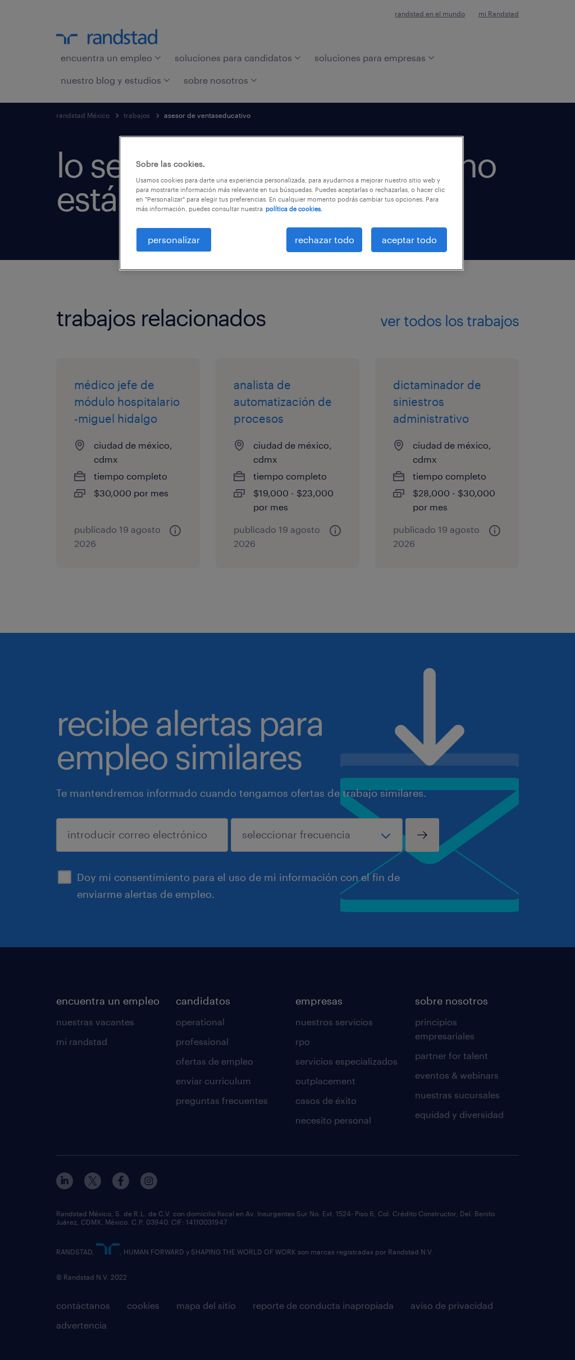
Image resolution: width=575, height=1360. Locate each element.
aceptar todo (409, 239)
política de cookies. (294, 208)
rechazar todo (324, 239)
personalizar (174, 239)
